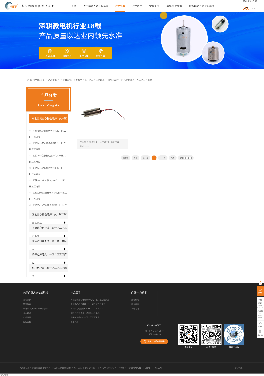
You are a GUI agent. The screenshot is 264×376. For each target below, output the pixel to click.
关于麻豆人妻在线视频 (95, 6)
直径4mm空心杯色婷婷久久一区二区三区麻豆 (47, 134)
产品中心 (120, 6)
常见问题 (135, 309)
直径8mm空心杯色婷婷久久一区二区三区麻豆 (130, 80)
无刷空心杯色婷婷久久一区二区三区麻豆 (49, 218)
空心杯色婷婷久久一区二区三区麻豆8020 (99, 142)
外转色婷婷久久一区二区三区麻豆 (49, 271)
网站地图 (4, 375)
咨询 (260, 293)
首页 (73, 6)
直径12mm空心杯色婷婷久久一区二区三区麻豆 (48, 196)
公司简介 (27, 300)
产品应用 (137, 6)
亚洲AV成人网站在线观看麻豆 (36, 309)
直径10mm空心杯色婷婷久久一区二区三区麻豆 (48, 183)
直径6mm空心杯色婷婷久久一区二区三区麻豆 (47, 146)
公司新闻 (135, 300)
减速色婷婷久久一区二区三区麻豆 (49, 245)
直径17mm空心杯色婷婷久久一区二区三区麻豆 (48, 208)
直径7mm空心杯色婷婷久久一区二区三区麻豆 (47, 158)
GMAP (158, 368)
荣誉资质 (154, 6)
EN (253, 8)
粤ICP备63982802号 (108, 368)
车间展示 (27, 304)
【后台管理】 (238, 368)
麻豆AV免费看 (174, 6)
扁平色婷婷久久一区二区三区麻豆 (49, 258)
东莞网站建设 (134, 368)
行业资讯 (135, 304)
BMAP (147, 368)
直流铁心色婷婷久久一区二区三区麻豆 (49, 231)
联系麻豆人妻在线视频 (201, 6)
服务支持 (27, 322)
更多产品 (74, 322)
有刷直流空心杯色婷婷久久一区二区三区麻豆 (83, 80)
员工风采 (27, 313)
